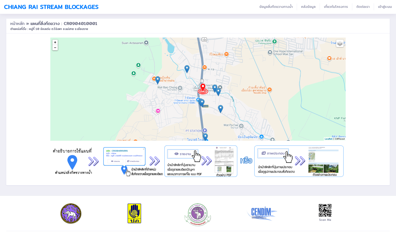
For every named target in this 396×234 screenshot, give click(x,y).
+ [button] (55, 42)
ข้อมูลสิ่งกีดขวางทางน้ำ (276, 6)
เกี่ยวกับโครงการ (336, 6)
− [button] (55, 47)
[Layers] (340, 43)
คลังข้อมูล (308, 6)
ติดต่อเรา (363, 6)
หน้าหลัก (18, 23)
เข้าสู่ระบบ (385, 6)
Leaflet (329, 139)
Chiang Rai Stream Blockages (51, 6)
